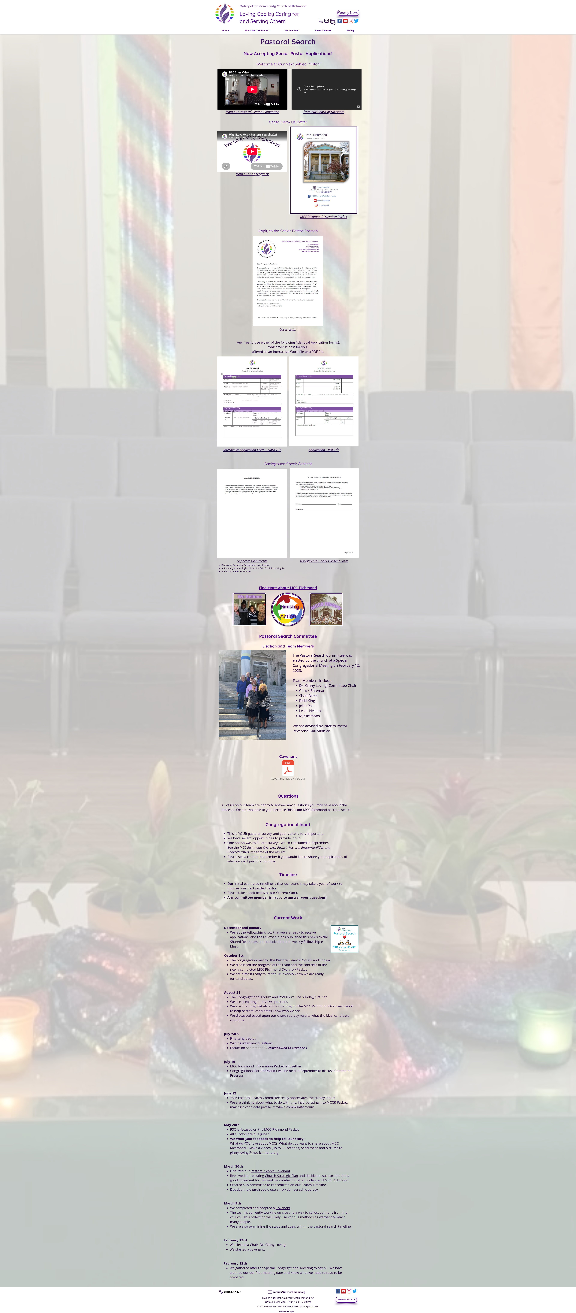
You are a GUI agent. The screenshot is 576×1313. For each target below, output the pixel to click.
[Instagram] (351, 21)
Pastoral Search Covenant (270, 1171)
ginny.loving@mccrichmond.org (254, 1152)
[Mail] (326, 21)
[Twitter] (356, 21)
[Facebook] (340, 21)
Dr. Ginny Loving (313, 685)
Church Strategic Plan (281, 1175)
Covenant (283, 1208)
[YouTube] (345, 21)
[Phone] (320, 21)
